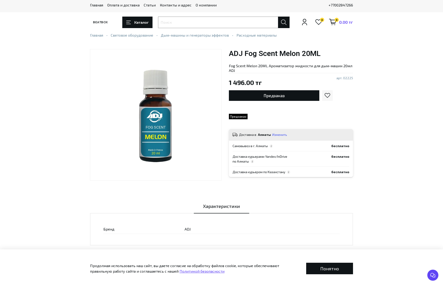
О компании (206, 5)
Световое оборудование (132, 35)
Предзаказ (274, 95)
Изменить (279, 135)
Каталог (141, 22)
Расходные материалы (256, 35)
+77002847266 (341, 5)
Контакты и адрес (176, 5)
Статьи (150, 5)
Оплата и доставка (123, 5)
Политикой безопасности (202, 271)
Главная (96, 5)
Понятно (329, 268)
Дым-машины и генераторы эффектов (195, 35)
